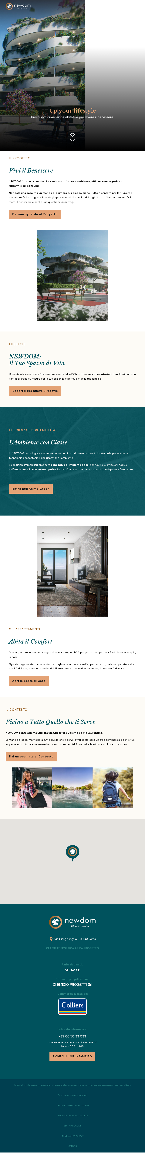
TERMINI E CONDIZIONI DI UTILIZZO (72, 1105)
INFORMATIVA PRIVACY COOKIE (73, 1115)
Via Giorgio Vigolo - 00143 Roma (75, 939)
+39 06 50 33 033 (72, 1036)
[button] (72, 853)
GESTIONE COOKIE (72, 1125)
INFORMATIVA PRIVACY (73, 1136)
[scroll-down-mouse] (72, 137)
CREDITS (73, 1146)
